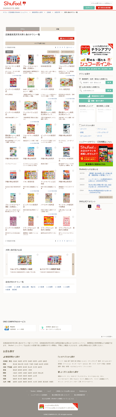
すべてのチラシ (53, 52)
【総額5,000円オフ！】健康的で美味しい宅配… (31, 95)
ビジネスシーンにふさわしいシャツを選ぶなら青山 (30, 164)
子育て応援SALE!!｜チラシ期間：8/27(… (48, 118)
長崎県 (25, 382)
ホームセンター (85, 136)
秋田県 (35, 361)
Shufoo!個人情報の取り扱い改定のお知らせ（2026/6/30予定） (99, 186)
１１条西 (66, 287)
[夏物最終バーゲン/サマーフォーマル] (67, 175)
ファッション (102, 129)
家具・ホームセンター (105, 361)
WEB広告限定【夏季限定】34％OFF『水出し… (31, 72)
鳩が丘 (33, 287)
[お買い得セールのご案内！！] (67, 198)
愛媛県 (25, 379)
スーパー (83, 129)
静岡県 (20, 370)
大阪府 (15, 373)
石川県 (35, 367)
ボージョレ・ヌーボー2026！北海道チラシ (12, 72)
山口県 (35, 376)
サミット (60, 381)
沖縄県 (51, 382)
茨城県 (36, 364)
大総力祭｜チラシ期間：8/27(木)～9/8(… (66, 118)
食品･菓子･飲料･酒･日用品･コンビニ (75, 361)
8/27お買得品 (9, 94)
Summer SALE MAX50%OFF (13, 187)
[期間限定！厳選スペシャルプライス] (31, 221)
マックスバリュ (82, 376)
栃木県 (41, 364)
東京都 (15, 364)
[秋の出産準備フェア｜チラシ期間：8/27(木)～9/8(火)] (13, 129)
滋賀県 (30, 373)
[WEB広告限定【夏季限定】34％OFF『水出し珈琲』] (31, 59)
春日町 (14, 289)
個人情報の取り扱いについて (61, 395)
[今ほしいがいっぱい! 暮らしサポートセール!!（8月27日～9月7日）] (49, 59)
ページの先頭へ (106, 336)
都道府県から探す (37, 12)
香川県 (20, 379)
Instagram (98, 207)
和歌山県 (40, 373)
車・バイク (92, 364)
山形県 (40, 361)
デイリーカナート (87, 381)
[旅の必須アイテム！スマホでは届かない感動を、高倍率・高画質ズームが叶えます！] (67, 152)
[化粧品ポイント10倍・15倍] (31, 129)
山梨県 (15, 367)
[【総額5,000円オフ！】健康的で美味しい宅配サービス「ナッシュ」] (31, 82)
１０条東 (41, 287)
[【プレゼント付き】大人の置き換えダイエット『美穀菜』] (13, 198)
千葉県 (31, 364)
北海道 (49, 12)
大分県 (35, 382)
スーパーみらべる (93, 376)
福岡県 (15, 382)
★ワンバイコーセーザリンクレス (66, 233)
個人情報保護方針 (79, 395)
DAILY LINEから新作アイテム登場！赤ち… (48, 210)
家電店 (60, 364)
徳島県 (15, 379)
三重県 (30, 370)
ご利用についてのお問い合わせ (65, 391)
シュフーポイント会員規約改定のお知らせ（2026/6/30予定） (100, 180)
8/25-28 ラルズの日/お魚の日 (12, 233)
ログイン (89, 8)
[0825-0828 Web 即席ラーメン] (31, 198)
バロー (75, 381)
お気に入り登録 (19, 55)
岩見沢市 (57, 12)
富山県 (30, 367)
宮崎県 (40, 382)
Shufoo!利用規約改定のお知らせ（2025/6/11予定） (99, 191)
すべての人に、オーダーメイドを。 (66, 141)
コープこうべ (68, 381)
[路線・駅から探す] (96, 101)
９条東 (7, 289)
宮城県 (30, 361)
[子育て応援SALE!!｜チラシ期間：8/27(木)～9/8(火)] (49, 105)
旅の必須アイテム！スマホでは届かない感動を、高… (66, 164)
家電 (81, 132)
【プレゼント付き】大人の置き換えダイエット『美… (12, 210)
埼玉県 (26, 364)
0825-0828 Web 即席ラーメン (30, 210)
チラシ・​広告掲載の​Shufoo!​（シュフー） (15, 12)
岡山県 (15, 376)
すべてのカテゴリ (67, 52)
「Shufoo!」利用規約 (35, 391)
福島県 (45, 361)
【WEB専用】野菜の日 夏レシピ (31, 118)
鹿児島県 (45, 382)
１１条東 (17, 287)
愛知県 (15, 370)
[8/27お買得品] (13, 82)
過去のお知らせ (106, 197)
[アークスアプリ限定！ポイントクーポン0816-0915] (49, 129)
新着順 (8, 52)
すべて (99, 136)
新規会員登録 (104, 8)
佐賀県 (20, 382)
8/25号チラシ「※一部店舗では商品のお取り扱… (66, 72)
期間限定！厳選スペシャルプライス (30, 233)
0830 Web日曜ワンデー (11, 117)
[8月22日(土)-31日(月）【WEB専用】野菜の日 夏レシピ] (67, 82)
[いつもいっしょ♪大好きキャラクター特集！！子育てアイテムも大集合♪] (49, 82)
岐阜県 (25, 370)
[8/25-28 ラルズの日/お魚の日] (13, 221)
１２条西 (49, 287)
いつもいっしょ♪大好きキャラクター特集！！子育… (49, 95)
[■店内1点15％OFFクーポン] (49, 221)
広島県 (20, 376)
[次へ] (73, 264)
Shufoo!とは (83, 391)
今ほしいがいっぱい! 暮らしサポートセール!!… (49, 72)
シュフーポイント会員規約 (39, 395)
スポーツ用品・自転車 (104, 364)
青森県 (20, 361)
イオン (102, 376)
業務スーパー (62, 376)
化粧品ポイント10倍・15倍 (30, 140)
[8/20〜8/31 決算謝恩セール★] (31, 175)
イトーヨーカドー (63, 379)
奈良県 (35, 373)
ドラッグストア (102, 132)
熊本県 (30, 382)
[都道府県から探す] (96, 96)
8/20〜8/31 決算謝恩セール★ (30, 187)
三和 (79, 381)
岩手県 (25, 361)
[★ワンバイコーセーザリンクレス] (67, 221)
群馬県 (46, 364)
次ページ (70, 47)
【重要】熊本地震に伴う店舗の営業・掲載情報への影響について (100, 174)
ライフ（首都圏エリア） (101, 379)
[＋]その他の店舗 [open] (16, 75)
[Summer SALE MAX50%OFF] (13, 175)
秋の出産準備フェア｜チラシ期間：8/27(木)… (12, 141)
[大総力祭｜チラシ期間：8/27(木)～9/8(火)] (67, 105)
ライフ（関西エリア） (86, 379)
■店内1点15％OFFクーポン (48, 233)
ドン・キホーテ (72, 376)
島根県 (30, 376)
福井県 (40, 367)
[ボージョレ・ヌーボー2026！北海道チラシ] (13, 59)
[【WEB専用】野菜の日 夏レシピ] (31, 105)
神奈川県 (20, 364)
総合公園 (25, 287)
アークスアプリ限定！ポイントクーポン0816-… (48, 141)
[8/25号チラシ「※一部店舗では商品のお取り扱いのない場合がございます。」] (67, 59)
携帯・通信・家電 (63, 366)
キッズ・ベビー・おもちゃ (80, 364)
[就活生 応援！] (49, 152)
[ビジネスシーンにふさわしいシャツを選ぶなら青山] (31, 152)
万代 (71, 379)
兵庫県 (20, 373)
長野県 (20, 367)
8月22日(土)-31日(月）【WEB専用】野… (67, 95)
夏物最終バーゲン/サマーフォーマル (66, 187)
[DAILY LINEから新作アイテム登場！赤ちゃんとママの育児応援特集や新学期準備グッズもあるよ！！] (49, 198)
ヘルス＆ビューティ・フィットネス (81, 366)
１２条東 (8, 287)
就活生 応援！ (45, 163)
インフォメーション (11, 163)
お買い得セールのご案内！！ (65, 210)
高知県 (30, 379)
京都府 (25, 373)
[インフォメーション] (13, 152)
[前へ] (6, 264)
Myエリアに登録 (66, 38)
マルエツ (76, 379)
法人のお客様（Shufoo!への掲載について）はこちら (58, 398)
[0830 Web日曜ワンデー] (13, 105)
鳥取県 (25, 376)
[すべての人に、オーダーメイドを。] (67, 129)
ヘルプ (49, 391)
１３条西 (58, 287)
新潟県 (25, 367)
